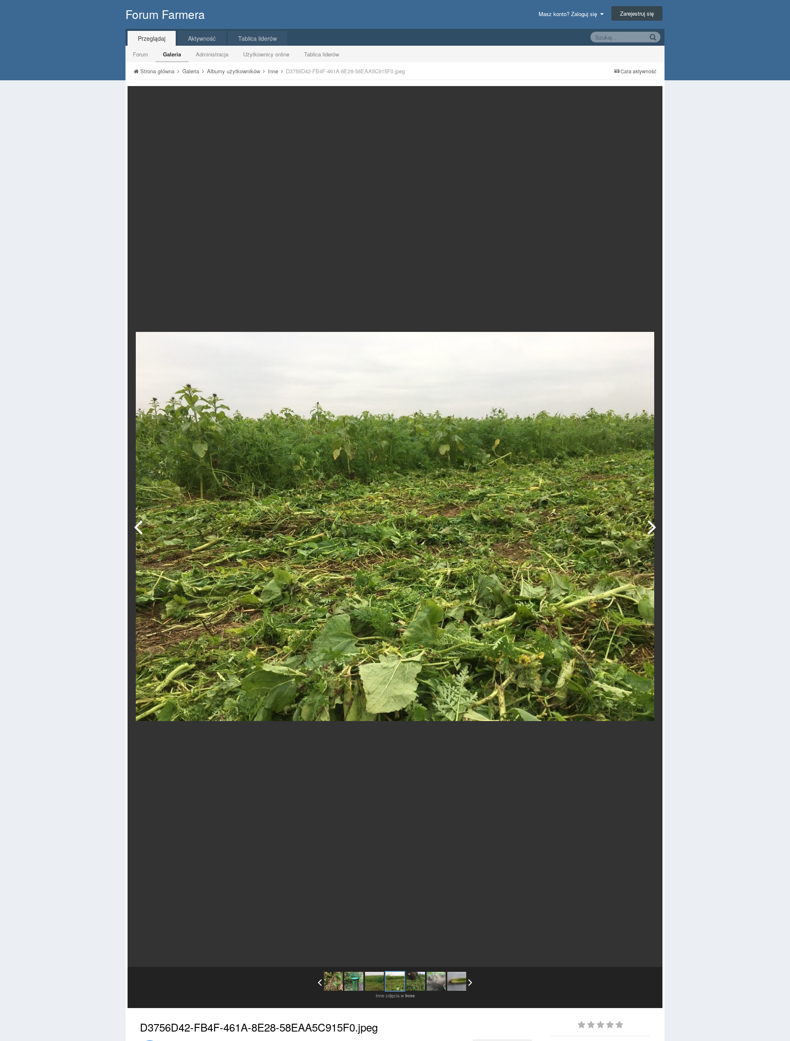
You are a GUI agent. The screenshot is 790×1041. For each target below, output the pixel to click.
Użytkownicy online (266, 54)
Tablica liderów (321, 54)
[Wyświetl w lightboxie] (647, 98)
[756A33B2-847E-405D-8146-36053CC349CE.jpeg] (138, 526)
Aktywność (202, 38)
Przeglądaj (151, 38)
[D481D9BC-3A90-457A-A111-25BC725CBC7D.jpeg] (436, 981)
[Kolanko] (456, 981)
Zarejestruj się (637, 13)
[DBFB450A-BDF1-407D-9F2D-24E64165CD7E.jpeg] (651, 526)
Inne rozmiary (614, 98)
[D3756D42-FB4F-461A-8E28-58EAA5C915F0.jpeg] (395, 981)
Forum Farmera (165, 14)
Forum (140, 54)
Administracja (212, 54)
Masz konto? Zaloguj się (569, 14)
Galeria (172, 54)
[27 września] (353, 981)
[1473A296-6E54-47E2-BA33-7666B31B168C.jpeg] (333, 981)
